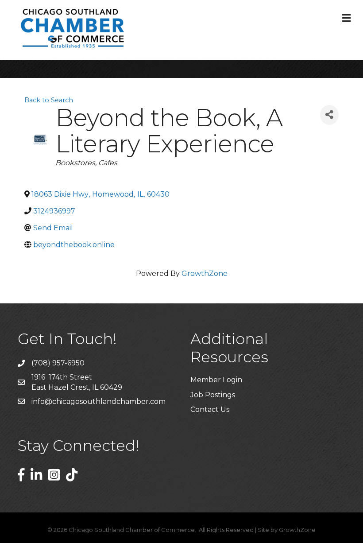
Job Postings (212, 395)
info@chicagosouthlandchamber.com (98, 401)
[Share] (329, 115)
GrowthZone (205, 273)
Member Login (216, 380)
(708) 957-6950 (58, 363)
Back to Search (48, 100)
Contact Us (209, 409)
